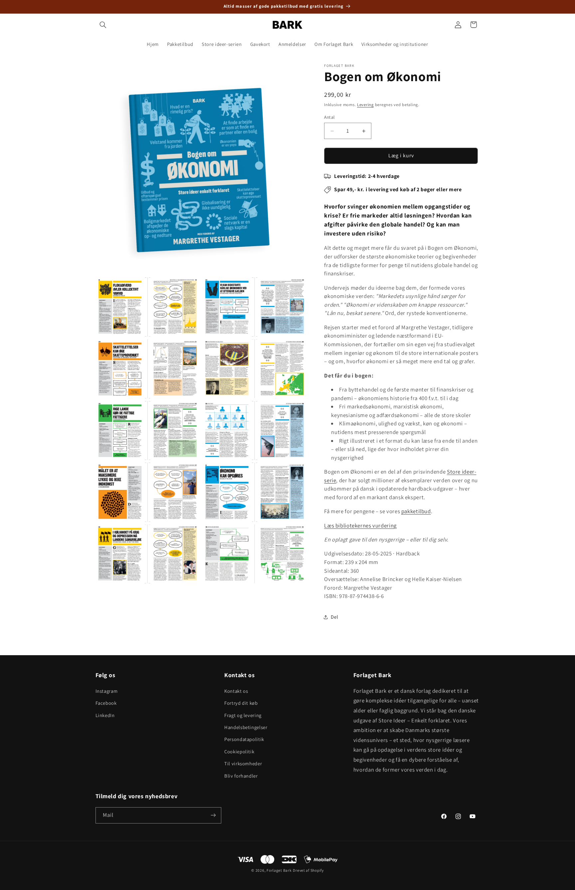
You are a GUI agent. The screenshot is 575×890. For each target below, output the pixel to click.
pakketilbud (416, 511)
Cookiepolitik (239, 751)
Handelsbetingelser (245, 727)
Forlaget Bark (279, 870)
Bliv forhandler (241, 776)
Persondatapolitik (244, 739)
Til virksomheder (243, 763)
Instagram (107, 691)
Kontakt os (236, 691)
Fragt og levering (243, 715)
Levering (365, 105)
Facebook (106, 703)
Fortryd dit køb (241, 703)
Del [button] (334, 617)
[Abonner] (213, 815)
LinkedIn (105, 715)
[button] (103, 24)
